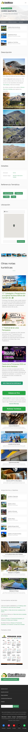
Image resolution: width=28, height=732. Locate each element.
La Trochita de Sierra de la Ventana (14, 554)
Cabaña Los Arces (12, 503)
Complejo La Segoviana (13, 496)
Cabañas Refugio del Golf (13, 526)
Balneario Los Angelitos (14, 572)
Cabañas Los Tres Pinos (13, 42)
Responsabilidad (4, 695)
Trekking (7, 196)
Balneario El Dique (14, 591)
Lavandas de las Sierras (14, 444)
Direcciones (21, 241)
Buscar (16, 706)
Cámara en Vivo (14, 393)
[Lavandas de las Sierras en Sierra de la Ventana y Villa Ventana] (14, 439)
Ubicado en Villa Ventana (13, 497)
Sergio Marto (4, 610)
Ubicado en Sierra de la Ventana (10, 13)
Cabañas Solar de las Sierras (14, 27)
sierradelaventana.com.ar (22, 716)
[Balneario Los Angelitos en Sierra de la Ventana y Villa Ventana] (14, 568)
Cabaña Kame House (12, 34)
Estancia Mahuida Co (14, 425)
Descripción (3, 22)
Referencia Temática (12, 22)
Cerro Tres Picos (9, 193)
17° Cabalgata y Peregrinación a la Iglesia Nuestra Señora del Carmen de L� (13, 295)
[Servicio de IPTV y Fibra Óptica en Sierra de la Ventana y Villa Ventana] (14, 476)
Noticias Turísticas (14, 409)
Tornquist (14, 716)
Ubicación (21, 22)
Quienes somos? (4, 688)
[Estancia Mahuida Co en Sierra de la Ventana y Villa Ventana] (14, 421)
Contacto (3, 701)
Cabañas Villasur (11, 518)
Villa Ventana (6, 84)
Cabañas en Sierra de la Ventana (10, 679)
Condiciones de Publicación (6, 698)
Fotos (14, 196)
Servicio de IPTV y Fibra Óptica (14, 480)
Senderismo (19, 193)
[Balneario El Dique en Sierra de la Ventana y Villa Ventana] (14, 586)
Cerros (14, 172)
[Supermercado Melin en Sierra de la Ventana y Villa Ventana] (14, 458)
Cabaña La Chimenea (12, 511)
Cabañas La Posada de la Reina (14, 533)
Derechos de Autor (4, 692)
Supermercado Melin (14, 462)
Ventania (9, 716)
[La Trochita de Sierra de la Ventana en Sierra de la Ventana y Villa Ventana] (14, 549)
